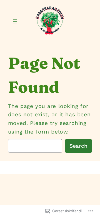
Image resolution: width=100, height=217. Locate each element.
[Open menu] (15, 21)
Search (78, 146)
